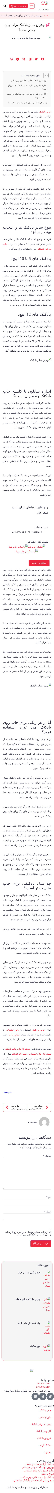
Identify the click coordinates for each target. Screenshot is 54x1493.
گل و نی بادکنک (43, 1431)
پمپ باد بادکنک (19, 1053)
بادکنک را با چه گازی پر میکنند (37, 1477)
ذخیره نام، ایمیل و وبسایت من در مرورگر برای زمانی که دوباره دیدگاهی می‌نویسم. (28, 1233)
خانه (46, 15)
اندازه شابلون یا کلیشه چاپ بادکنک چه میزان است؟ (27, 87)
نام (48, 1197)
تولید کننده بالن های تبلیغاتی (28, 1323)
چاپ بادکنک (45, 111)
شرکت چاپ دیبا (44, 9)
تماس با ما (14, 1034)
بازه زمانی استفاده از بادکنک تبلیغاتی (34, 1480)
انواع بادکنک (35, 1346)
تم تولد (47, 1452)
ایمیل (47, 1211)
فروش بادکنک (44, 1438)
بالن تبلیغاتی (12, 1029)
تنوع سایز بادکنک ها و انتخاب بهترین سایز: (29, 80)
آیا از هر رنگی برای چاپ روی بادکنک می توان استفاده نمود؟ (27, 96)
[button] (31, 6)
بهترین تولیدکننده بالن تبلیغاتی (27, 1299)
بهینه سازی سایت (26, 1487)
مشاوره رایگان (39, 563)
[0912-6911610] (12, 6)
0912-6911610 (20, 6)
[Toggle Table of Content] (44, 75)
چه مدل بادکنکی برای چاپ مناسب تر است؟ (27, 102)
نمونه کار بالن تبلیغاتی (40, 1053)
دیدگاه (47, 1156)
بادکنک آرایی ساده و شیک (29, 1273)
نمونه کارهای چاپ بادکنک (17, 1049)
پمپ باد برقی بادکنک (41, 1424)
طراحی (41, 1487)
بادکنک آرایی (45, 1445)
